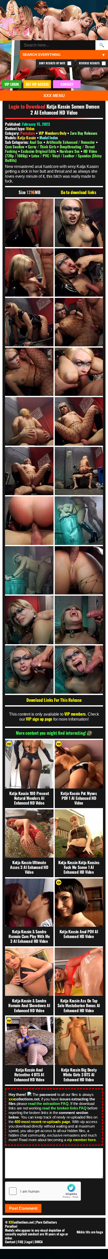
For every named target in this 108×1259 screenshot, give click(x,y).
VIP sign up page (39, 719)
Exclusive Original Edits (39, 151)
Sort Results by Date (52, 63)
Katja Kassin (27, 137)
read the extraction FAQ (48, 1103)
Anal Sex (36, 142)
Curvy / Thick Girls (42, 146)
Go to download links (78, 192)
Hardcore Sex (70, 151)
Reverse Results (89, 63)
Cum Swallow (15, 146)
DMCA (39, 1241)
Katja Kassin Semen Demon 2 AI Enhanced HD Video (64, 109)
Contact (10, 1241)
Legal (29, 1241)
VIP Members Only (53, 133)
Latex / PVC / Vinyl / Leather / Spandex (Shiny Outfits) (53, 158)
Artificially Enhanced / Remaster (71, 142)
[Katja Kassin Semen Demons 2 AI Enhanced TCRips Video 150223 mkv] (29, 223)
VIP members (75, 714)
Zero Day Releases (83, 133)
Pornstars (27, 133)
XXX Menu (54, 96)
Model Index (48, 137)
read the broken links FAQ (64, 1108)
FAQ (20, 1241)
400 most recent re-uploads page (42, 1122)
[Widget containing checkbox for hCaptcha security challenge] (43, 1191)
